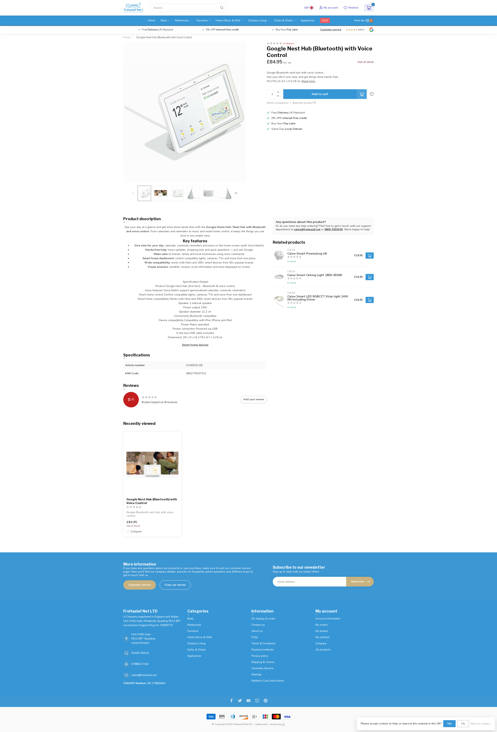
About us (257, 631)
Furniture (202, 20)
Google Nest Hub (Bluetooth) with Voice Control (164, 37)
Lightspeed (261, 724)
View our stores (175, 585)
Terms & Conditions (263, 643)
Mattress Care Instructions (267, 681)
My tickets (321, 631)
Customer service (330, 29)
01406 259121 (140, 653)
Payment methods (262, 649)
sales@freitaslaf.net (307, 229)
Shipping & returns (263, 662)
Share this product (303, 102)
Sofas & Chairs (283, 20)
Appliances (308, 20)
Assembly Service (262, 668)
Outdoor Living (257, 20)
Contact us (258, 625)
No (463, 723)
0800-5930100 (333, 229)
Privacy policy (259, 656)
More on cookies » (481, 723)
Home (151, 20)
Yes (449, 723)
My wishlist (322, 637)
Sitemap (256, 674)
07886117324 (140, 664)
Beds (164, 20)
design (273, 724)
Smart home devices (195, 345)
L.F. (283, 724)
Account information (328, 618)
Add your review (253, 399)
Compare (136, 531)
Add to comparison (277, 102)
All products (323, 649)
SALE (325, 20)
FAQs (254, 637)
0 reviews (288, 43)
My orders (321, 625)
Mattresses (182, 20)
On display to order (263, 618)
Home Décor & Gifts (228, 20)
